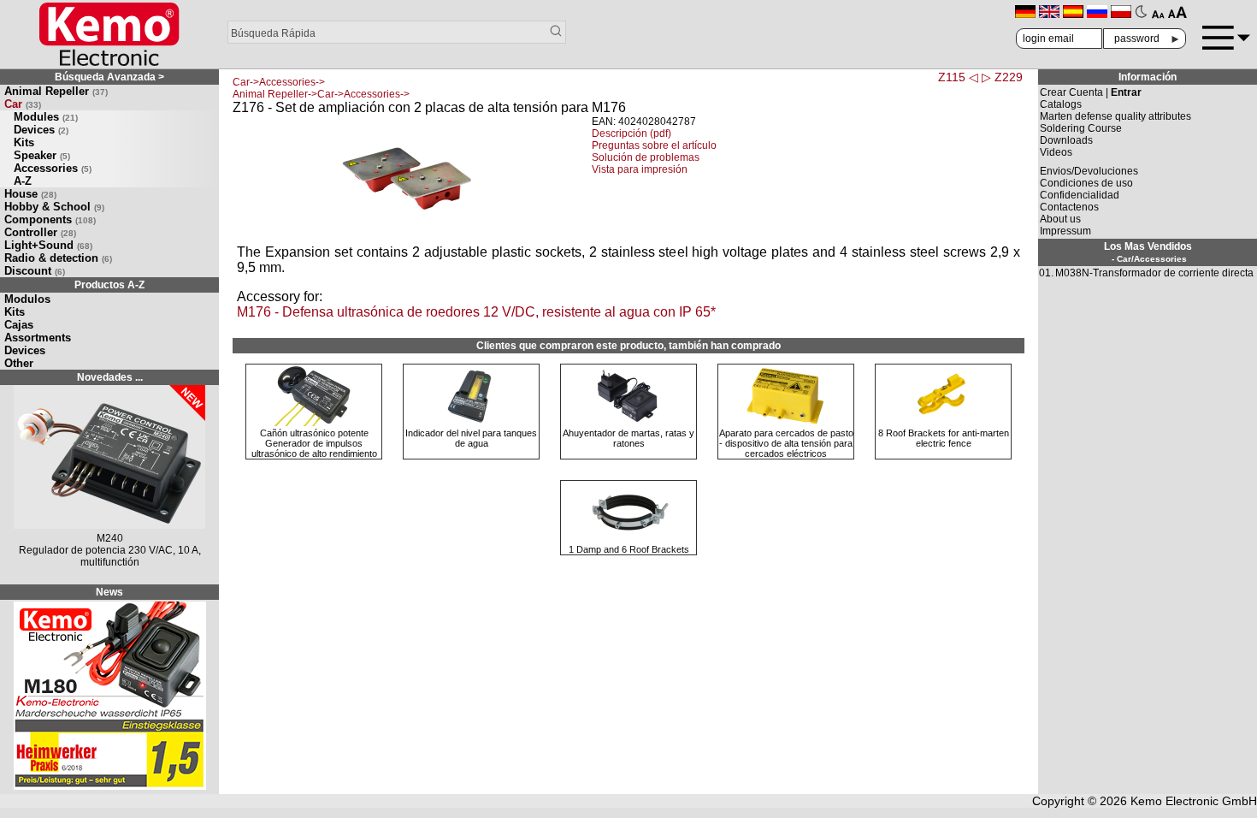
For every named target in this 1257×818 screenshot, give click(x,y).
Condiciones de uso (1086, 183)
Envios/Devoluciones (1089, 171)
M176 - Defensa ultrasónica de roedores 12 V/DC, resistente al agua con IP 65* (476, 312)
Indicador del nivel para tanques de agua (471, 438)
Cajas (18, 324)
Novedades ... (110, 377)
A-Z (23, 181)
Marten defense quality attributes (1115, 116)
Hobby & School (54, 206)
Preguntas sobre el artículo (654, 145)
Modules (46, 116)
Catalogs (1061, 104)
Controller (40, 232)
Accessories (52, 168)
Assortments (37, 337)
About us (1060, 219)
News (109, 592)
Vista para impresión (640, 169)
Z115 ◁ (958, 77)
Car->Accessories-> (279, 82)
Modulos (27, 299)
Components (50, 219)
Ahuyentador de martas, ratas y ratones (628, 438)
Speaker (42, 155)
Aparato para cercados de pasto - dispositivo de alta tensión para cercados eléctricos (786, 443)
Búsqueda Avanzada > (109, 77)
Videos (1056, 152)
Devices (41, 129)
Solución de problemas (645, 157)
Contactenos (1069, 207)
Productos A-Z (109, 285)
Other (18, 363)
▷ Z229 (1002, 77)
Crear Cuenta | (1091, 92)
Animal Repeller (56, 91)
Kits (24, 142)
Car (22, 104)
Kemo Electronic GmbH (1193, 801)
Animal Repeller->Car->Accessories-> (321, 94)
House (30, 193)
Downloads (1066, 140)
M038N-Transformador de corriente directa (1154, 273)
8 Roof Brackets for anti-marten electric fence (943, 438)
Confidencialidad (1079, 195)
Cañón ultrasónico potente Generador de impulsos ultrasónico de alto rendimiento (314, 443)
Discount (34, 270)
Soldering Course (1081, 128)
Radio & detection (58, 258)
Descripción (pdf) (631, 133)
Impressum (1065, 231)
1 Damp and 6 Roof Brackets (629, 549)
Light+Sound (48, 245)
